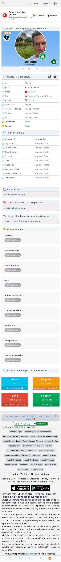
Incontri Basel (8, 441)
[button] (3, 3)
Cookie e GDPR (8, 478)
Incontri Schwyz (49, 455)
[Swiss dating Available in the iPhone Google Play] (40, 486)
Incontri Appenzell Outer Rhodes (44, 436)
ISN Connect (30, 553)
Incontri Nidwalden (46, 450)
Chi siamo (34, 478)
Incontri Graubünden (31, 446)
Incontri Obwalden (12, 455)
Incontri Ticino (11, 465)
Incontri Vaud (50, 465)
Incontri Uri (24, 465)
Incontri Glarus (14, 446)
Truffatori (24, 474)
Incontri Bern (21, 441)
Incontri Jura (47, 446)
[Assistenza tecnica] (50, 558)
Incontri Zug (23, 469)
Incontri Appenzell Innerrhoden (16, 436)
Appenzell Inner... (45, 96)
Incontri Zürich (37, 469)
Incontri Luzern (13, 450)
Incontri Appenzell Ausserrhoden (38, 432)
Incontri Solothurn (14, 460)
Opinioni (45, 474)
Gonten (31, 96)
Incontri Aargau (16, 432)
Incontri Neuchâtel (29, 450)
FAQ (51, 481)
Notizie (15, 474)
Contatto (42, 481)
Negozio (35, 474)
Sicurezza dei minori (26, 481)
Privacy (44, 478)
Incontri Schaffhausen (31, 455)
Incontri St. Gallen (31, 460)
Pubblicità (23, 478)
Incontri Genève (51, 441)
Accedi (45, 3)
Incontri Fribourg (36, 441)
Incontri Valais (36, 465)
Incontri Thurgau (47, 460)
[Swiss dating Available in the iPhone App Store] (21, 486)
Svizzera (32, 91)
